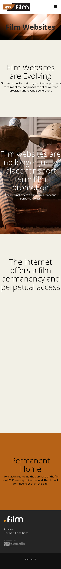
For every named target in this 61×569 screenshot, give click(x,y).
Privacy (8, 529)
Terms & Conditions (16, 533)
